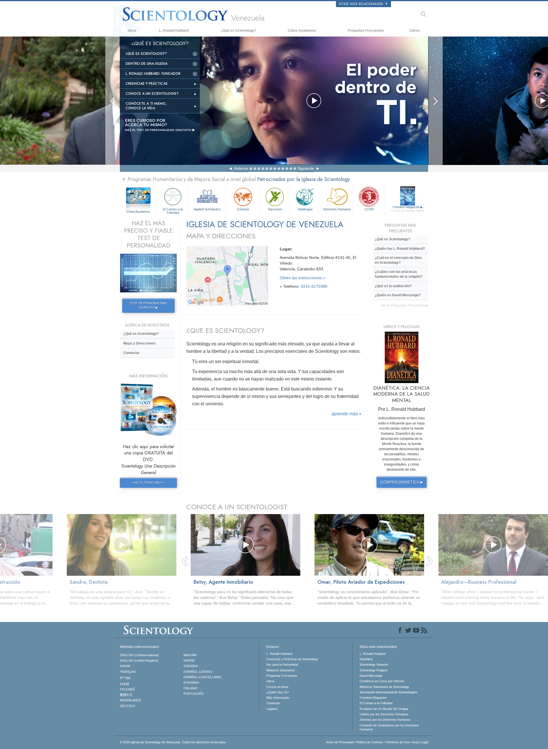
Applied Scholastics (207, 209)
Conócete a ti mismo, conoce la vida (146, 106)
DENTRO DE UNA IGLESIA (146, 63)
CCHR (369, 209)
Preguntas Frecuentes (366, 31)
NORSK (189, 660)
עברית (125, 677)
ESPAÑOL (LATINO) (198, 671)
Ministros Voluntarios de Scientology (384, 686)
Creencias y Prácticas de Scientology (292, 659)
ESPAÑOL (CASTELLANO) (202, 677)
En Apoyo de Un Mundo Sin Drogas (384, 708)
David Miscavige (371, 675)
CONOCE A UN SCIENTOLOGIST (236, 507)
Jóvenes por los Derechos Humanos (385, 719)
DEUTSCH (127, 706)
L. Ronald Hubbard (174, 31)
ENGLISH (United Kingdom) (139, 660)
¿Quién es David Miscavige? (398, 295)
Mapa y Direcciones (139, 343)
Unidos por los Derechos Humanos (384, 714)
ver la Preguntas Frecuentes (404, 305)
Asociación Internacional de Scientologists (389, 692)
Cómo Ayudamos (302, 31)
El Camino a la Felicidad (173, 211)
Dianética (366, 659)
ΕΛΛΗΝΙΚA (191, 682)
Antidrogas (305, 209)
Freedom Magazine (407, 208)
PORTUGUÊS (194, 693)
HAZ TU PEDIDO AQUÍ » (148, 482)
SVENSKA (191, 666)
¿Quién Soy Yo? (277, 692)
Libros (415, 31)
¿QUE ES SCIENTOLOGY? (225, 330)
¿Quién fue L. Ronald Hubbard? (400, 249)
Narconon (275, 209)
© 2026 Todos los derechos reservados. (173, 742)
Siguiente (305, 168)
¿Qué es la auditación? (393, 286)
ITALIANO (191, 688)
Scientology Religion (373, 670)
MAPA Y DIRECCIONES (220, 236)
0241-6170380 (314, 286)
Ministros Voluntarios (280, 670)
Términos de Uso (398, 742)
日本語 (124, 684)
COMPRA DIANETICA (401, 482)
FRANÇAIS (128, 671)
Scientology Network (374, 664)
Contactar (131, 353)
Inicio (132, 31)
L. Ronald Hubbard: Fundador (153, 73)
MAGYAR (190, 655)
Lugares (272, 708)
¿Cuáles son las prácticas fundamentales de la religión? (398, 274)
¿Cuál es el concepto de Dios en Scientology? (398, 260)
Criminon (243, 209)
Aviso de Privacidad (339, 742)
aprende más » (346, 413)
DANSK (125, 666)
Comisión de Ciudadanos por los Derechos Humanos (389, 727)
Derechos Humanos (337, 209)
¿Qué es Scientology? (238, 31)
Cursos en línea (277, 686)
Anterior (241, 168)
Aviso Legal (420, 742)
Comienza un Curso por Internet (382, 681)
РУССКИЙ (127, 689)
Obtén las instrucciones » (302, 277)
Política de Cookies (369, 742)
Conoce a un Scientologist (152, 93)
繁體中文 (126, 694)
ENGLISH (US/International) (139, 655)
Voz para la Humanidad (282, 664)
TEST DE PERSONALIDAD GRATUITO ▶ (148, 305)
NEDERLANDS (130, 700)
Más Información (277, 697)
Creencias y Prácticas (147, 83)
